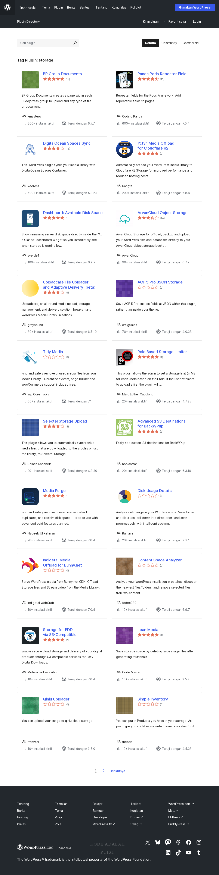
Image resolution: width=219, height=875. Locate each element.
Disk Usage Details (155, 490)
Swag (136, 824)
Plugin (59, 817)
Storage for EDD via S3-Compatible (60, 632)
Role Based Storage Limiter (162, 351)
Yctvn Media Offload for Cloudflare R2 (156, 145)
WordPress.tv (104, 824)
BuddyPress (178, 824)
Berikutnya (117, 771)
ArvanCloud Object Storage (163, 212)
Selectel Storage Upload (65, 421)
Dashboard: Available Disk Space (73, 212)
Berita (21, 810)
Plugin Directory (28, 21)
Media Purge (54, 490)
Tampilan (61, 804)
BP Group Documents (62, 74)
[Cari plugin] (75, 43)
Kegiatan (136, 810)
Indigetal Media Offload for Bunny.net (62, 562)
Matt (173, 810)
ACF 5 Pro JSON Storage (160, 282)
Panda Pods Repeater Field (162, 74)
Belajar (97, 804)
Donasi (137, 817)
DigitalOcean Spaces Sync (66, 143)
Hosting (22, 817)
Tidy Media (53, 351)
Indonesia (64, 848)
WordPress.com (181, 804)
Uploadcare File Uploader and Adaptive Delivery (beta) (69, 284)
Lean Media (148, 629)
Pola (58, 824)
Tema (59, 810)
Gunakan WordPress (195, 7)
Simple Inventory (153, 699)
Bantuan (98, 810)
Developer (100, 817)
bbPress (176, 817)
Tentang (23, 804)
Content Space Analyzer (160, 560)
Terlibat (135, 804)
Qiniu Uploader (56, 699)
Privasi (21, 824)
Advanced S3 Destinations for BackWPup (162, 423)
